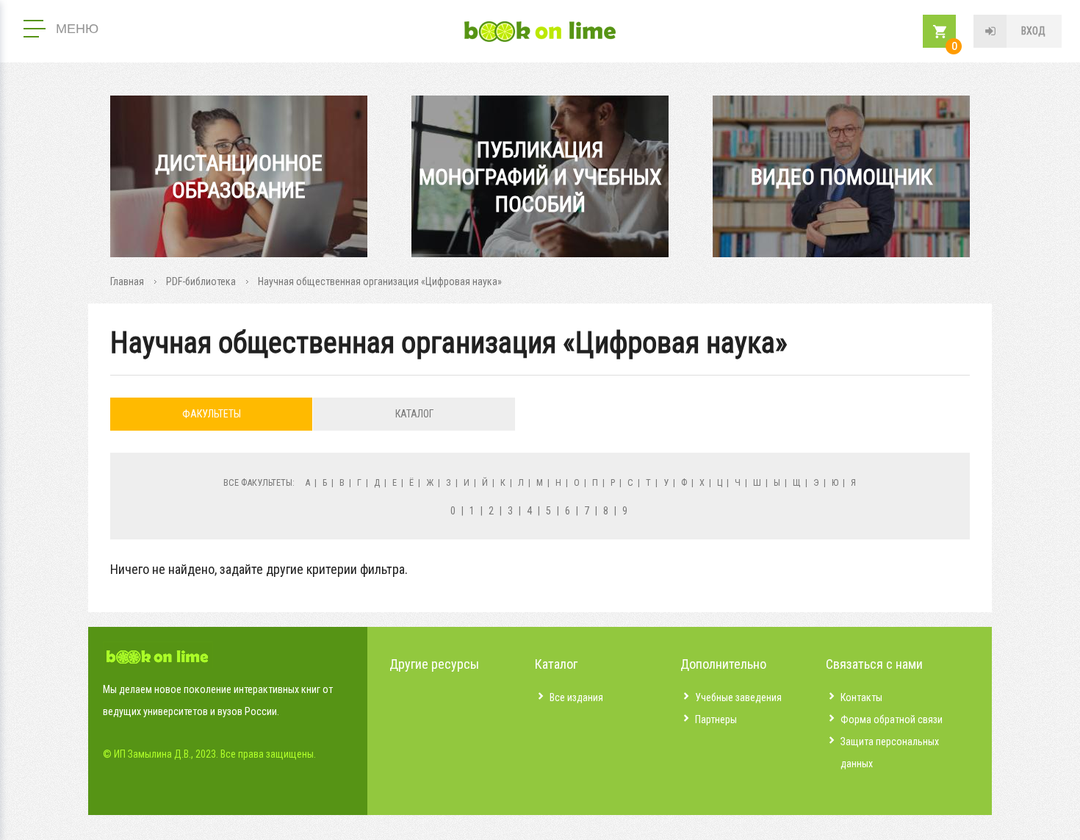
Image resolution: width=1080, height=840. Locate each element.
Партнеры (716, 719)
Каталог (414, 414)
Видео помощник (841, 177)
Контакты (861, 697)
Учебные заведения (738, 697)
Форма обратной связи (891, 719)
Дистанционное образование (239, 176)
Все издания (576, 697)
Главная (127, 281)
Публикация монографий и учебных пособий (540, 177)
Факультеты (211, 414)
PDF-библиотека (201, 281)
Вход (1033, 31)
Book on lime (540, 31)
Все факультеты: (259, 482)
